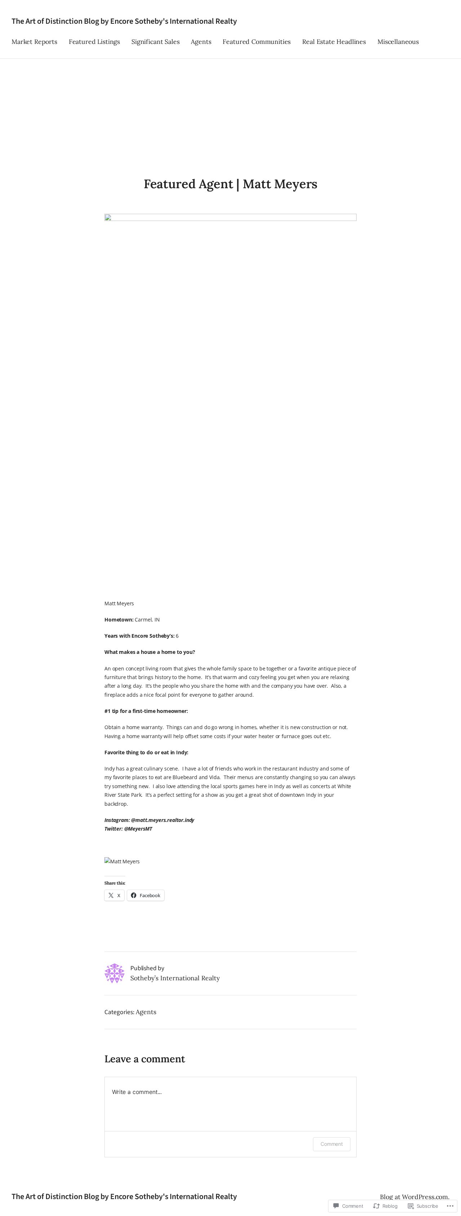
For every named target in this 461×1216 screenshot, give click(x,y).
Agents (146, 1012)
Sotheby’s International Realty (175, 978)
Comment (332, 1144)
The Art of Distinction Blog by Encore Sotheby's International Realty (124, 21)
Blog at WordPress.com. (414, 1197)
